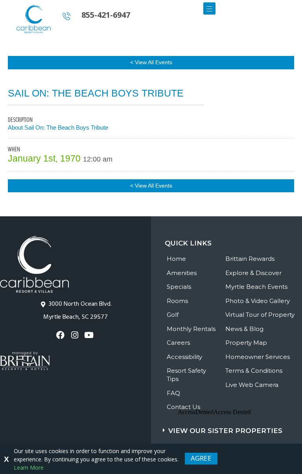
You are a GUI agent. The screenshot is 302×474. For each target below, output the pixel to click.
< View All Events (151, 62)
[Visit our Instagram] (75, 335)
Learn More (29, 467)
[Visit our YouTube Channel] (90, 335)
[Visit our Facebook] (61, 335)
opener (209, 8)
